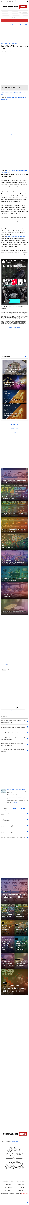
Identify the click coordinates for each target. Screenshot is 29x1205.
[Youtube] (10, 1)
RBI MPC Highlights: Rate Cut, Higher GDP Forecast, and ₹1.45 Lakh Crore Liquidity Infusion (14, 384)
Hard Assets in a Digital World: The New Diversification (7, 963)
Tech (9, 43)
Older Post (14, 428)
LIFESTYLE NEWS (8, 1187)
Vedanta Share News (22, 789)
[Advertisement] (14, 34)
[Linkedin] (4, 1)
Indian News (9, 789)
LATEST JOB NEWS (8, 1190)
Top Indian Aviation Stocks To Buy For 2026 (15, 236)
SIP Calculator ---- (20, 24)
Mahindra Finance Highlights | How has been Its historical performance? (7, 929)
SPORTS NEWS (21, 1184)
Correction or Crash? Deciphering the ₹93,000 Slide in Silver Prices (13, 988)
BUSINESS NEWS (20, 1181)
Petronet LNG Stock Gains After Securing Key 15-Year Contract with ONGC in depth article (13, 369)
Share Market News (15, 789)
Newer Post (14, 424)
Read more (15, 802)
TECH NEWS (8, 1184)
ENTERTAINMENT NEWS (8, 1181)
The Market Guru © (14, 1141)
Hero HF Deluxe (14, 43)
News (6, 43)
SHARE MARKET (20, 1179)
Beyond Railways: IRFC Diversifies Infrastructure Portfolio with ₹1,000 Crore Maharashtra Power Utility (8, 943)
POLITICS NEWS (21, 1187)
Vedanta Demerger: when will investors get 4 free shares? (14, 897)
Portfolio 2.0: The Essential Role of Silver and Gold (20, 963)
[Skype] (1, 1)
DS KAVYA (8, 1179)
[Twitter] (13, 1)
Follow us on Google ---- (12, 24)
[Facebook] (15, 1)
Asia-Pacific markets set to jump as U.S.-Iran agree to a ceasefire (21, 930)
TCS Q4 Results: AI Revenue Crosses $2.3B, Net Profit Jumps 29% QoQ (7, 913)
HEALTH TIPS (20, 1190)
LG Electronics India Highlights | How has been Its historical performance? (21, 945)
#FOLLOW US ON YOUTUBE (18, 327)
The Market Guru (24, 1193)
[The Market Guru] (14, 9)
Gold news (4, 959)
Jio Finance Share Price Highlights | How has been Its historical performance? (20, 913)
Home (2, 43)
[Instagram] (7, 1)
